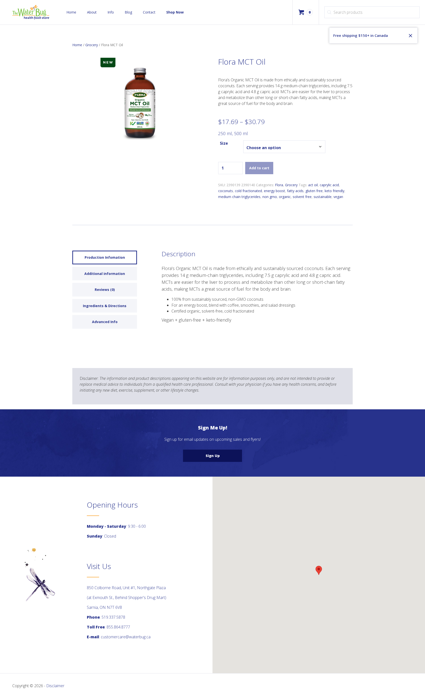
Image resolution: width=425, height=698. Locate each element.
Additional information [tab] (104, 273)
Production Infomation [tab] (105, 257)
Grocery (91, 45)
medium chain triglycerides (239, 196)
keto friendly (334, 190)
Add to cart (259, 168)
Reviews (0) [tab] (105, 289)
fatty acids (295, 190)
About (92, 12)
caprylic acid (329, 185)
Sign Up (213, 455)
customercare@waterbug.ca (126, 637)
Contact (149, 12)
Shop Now (175, 12)
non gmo (269, 196)
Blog (128, 12)
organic (285, 196)
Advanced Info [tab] (105, 321)
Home (71, 12)
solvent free (302, 196)
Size (224, 143)
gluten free (314, 190)
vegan (338, 196)
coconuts (225, 190)
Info (110, 12)
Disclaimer (55, 685)
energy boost (274, 190)
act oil (313, 185)
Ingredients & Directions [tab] (104, 305)
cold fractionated (248, 190)
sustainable (323, 196)
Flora (279, 185)
